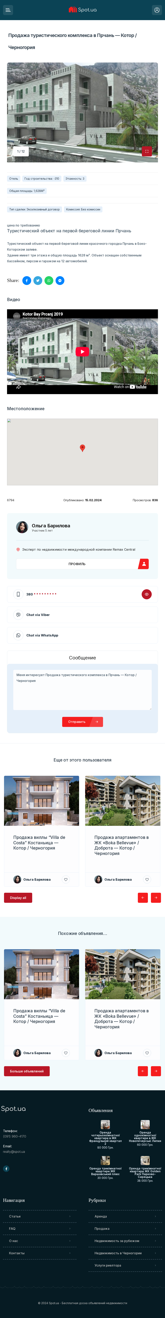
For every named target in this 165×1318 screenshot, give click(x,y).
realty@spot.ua (14, 1152)
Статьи (15, 1216)
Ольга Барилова (51, 526)
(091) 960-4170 (14, 1136)
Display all (18, 898)
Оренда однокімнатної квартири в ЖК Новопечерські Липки (145, 1136)
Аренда (101, 1216)
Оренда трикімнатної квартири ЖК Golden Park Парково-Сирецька (145, 1172)
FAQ (12, 1229)
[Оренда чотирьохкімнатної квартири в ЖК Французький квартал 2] (105, 1124)
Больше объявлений (27, 1071)
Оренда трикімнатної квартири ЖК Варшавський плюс (105, 1171)
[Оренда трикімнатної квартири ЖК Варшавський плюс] (105, 1160)
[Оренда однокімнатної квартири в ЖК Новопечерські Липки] (145, 1124)
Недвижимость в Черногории (118, 1253)
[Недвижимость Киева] (82, 10)
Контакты (17, 1253)
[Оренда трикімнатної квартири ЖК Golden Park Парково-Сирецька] (145, 1160)
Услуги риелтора (108, 1265)
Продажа (102, 1229)
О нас (13, 1241)
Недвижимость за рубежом (117, 1241)
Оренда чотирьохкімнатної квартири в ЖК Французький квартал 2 (105, 1138)
